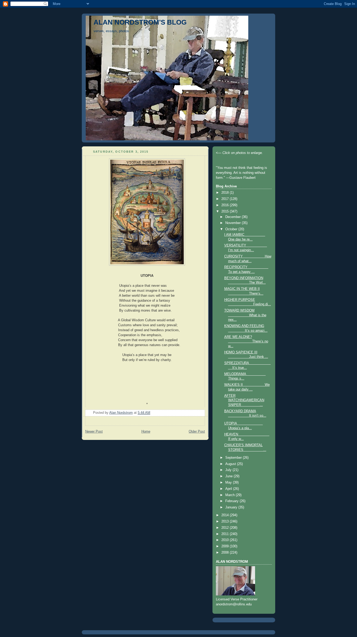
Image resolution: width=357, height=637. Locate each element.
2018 (225, 192)
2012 (225, 528)
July (229, 470)
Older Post (197, 431)
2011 (225, 534)
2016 (225, 205)
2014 (225, 515)
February (232, 501)
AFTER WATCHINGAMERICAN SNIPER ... (244, 400)
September (234, 458)
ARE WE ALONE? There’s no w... (246, 341)
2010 (225, 540)
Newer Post (94, 431)
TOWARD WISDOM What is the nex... (245, 315)
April (229, 489)
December (233, 217)
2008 (225, 552)
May (229, 482)
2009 (225, 546)
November (233, 223)
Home (145, 431)
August (231, 464)
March (230, 495)
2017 (225, 199)
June (229, 476)
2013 (225, 521)
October (231, 229)
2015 (225, 211)
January (231, 507)
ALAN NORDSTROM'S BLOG (140, 22)
